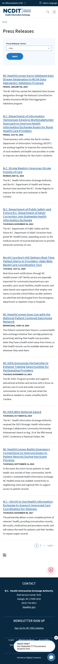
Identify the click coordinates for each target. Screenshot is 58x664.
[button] (46, 12)
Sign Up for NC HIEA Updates (29, 628)
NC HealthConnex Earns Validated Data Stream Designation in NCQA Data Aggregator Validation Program (28, 79)
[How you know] (24, 3)
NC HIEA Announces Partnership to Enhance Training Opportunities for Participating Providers (26, 367)
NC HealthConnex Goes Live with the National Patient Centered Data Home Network (27, 318)
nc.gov (11, 639)
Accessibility (44, 639)
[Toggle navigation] (54, 12)
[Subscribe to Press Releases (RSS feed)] (4, 555)
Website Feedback (26, 639)
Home (4, 21)
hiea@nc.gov (29, 607)
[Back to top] (50, 570)
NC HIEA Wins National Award (22, 412)
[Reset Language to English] (40, 3)
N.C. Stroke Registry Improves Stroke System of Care (27, 170)
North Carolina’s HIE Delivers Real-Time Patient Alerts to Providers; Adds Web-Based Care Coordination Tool (28, 261)
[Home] (17, 9)
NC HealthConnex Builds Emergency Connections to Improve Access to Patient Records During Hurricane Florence (26, 454)
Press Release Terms (16, 43)
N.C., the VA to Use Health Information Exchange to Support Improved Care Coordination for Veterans (28, 505)
